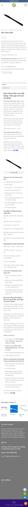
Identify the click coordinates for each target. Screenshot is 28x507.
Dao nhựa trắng (21, 415)
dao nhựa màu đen (19, 69)
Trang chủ (4, 30)
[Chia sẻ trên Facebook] (2, 72)
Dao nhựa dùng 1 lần (4, 415)
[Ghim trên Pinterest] (11, 72)
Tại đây (15, 150)
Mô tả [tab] (4, 84)
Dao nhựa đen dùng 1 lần (9, 69)
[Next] (27, 413)
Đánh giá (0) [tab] (5, 88)
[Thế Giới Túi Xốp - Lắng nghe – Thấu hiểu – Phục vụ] (14, 5)
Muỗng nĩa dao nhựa (15, 30)
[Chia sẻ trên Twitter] (5, 72)
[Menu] (2, 5)
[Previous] (1, 413)
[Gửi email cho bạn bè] (8, 72)
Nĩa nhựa (12, 414)
